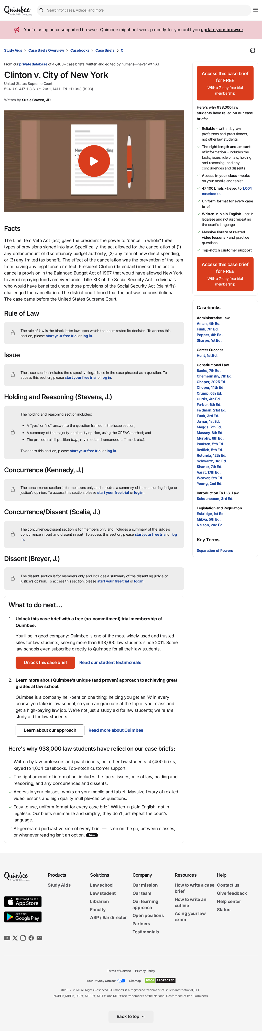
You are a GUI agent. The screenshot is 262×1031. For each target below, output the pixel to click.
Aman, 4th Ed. (209, 323)
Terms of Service (119, 971)
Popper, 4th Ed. (210, 335)
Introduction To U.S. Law (218, 493)
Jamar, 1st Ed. (208, 421)
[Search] (42, 10)
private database (33, 64)
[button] (94, 161)
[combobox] (144, 10)
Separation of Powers (215, 550)
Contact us (228, 885)
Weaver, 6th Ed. (210, 478)
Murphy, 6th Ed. (210, 438)
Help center (229, 901)
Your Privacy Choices (101, 981)
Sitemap (135, 981)
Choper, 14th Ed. (210, 387)
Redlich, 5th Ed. (210, 450)
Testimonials (146, 931)
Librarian (99, 901)
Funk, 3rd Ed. (208, 416)
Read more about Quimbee (116, 730)
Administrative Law (213, 318)
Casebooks (79, 50)
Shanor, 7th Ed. (210, 466)
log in (87, 336)
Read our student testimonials (110, 662)
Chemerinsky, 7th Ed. (215, 376)
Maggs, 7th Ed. (209, 427)
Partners (141, 923)
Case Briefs (105, 50)
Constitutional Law (213, 365)
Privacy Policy (145, 971)
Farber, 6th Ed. (209, 404)
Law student (103, 893)
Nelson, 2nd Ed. (210, 525)
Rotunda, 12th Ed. (211, 455)
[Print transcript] (253, 50)
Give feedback (232, 893)
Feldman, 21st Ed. (211, 410)
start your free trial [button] (62, 336)
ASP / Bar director (108, 917)
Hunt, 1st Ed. (207, 355)
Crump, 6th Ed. (209, 393)
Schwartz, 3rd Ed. (212, 461)
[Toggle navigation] (255, 10)
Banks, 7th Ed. (209, 370)
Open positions (148, 915)
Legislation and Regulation (219, 508)
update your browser (222, 29)
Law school (101, 885)
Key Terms (208, 539)
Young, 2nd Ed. (210, 483)
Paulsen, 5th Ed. (210, 444)
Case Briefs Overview (46, 50)
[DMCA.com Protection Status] (160, 980)
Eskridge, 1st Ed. (211, 513)
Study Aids (13, 50)
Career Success (210, 350)
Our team (142, 893)
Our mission (145, 885)
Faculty (97, 909)
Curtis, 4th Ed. (209, 399)
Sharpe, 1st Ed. (209, 340)
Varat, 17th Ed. (209, 472)
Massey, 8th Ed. (210, 432)
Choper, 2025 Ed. (211, 382)
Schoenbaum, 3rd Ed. (215, 498)
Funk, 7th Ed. (208, 329)
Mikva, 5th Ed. (209, 519)
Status (223, 909)
